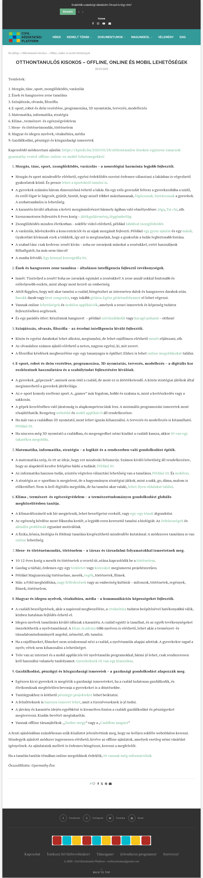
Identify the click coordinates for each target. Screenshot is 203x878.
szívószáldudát (113, 318)
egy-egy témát (141, 513)
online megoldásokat (164, 353)
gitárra (95, 297)
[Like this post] (93, 783)
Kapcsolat (32, 854)
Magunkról (140, 37)
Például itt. (24, 426)
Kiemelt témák (78, 37)
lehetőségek (50, 304)
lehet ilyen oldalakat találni (150, 486)
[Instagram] (98, 23)
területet (78, 567)
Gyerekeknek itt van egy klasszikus (104, 660)
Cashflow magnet (114, 722)
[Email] (109, 23)
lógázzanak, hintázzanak (155, 195)
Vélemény (166, 37)
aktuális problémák (30, 526)
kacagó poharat (146, 318)
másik (187, 230)
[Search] (193, 54)
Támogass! (105, 854)
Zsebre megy (75, 722)
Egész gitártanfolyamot (122, 297)
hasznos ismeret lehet (62, 702)
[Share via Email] (110, 783)
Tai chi (171, 209)
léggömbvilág (120, 216)
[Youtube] (103, 23)
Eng (183, 37)
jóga (161, 209)
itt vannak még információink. (127, 755)
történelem (145, 560)
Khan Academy (84, 628)
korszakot (102, 567)
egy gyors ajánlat (157, 230)
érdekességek (172, 520)
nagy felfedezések (71, 582)
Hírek (57, 37)
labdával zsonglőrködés (145, 223)
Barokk (21, 297)
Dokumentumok (110, 37)
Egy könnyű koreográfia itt (64, 257)
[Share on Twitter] (102, 783)
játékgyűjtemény (94, 216)
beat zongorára (57, 297)
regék (88, 575)
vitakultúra (117, 608)
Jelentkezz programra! (138, 854)
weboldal (63, 412)
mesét (154, 338)
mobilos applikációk (81, 304)
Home (101, 18)
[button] (78, 12)
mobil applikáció (89, 412)
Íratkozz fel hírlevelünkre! (68, 854)
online (20, 540)
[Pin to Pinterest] (106, 783)
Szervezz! (171, 854)
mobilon (182, 473)
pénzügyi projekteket (75, 694)
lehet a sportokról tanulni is (84, 182)
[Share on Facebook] (98, 783)
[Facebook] (93, 23)
